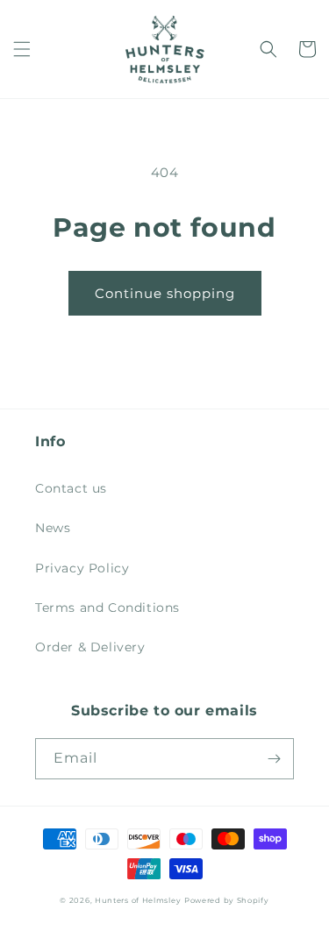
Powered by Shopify (226, 900)
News (52, 528)
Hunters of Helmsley (138, 900)
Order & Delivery (90, 647)
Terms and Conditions (107, 607)
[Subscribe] (273, 758)
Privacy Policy (82, 568)
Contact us (71, 488)
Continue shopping (165, 293)
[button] (22, 49)
